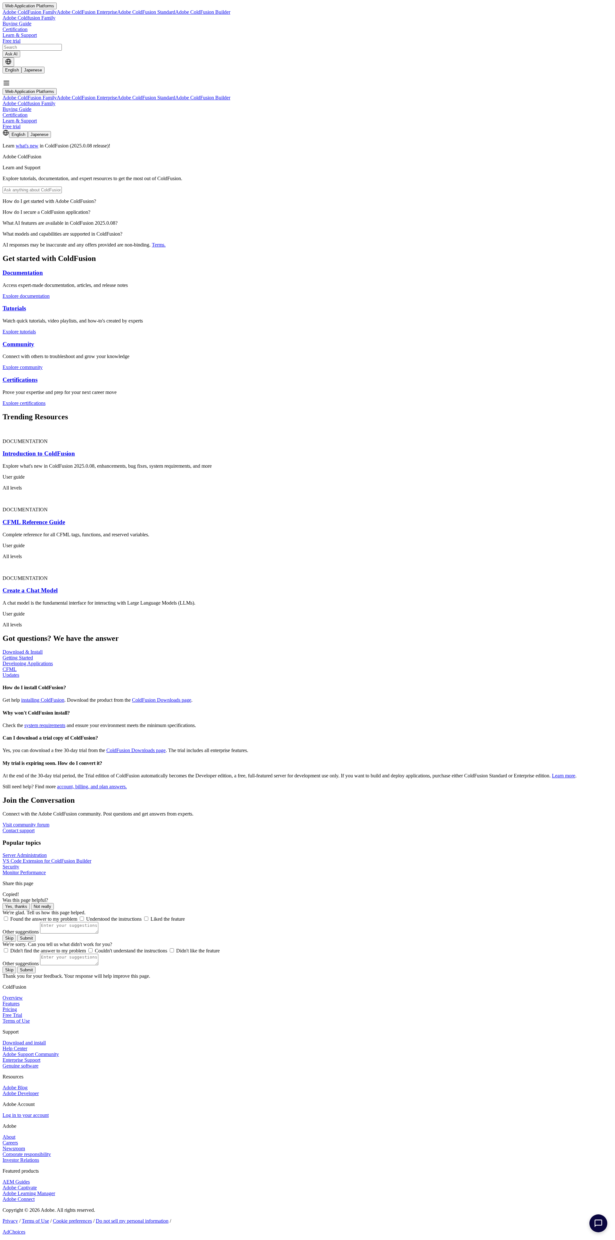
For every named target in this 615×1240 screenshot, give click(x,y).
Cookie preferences (72, 1221)
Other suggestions (21, 931)
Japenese (33, 70)
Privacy (10, 1221)
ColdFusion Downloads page (161, 700)
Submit (26, 938)
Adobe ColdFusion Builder (202, 12)
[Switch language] (8, 62)
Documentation (23, 272)
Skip (9, 938)
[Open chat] (598, 1223)
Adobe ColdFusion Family (30, 12)
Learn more (563, 775)
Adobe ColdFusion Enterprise (87, 12)
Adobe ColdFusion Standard (146, 12)
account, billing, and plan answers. (92, 786)
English (12, 70)
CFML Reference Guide (34, 522)
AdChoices (14, 1232)
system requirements (44, 725)
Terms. (159, 244)
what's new (27, 145)
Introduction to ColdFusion (39, 453)
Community (18, 344)
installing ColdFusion (42, 700)
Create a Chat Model (30, 590)
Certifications (20, 379)
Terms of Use (35, 1221)
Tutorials (14, 308)
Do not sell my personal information (132, 1221)
